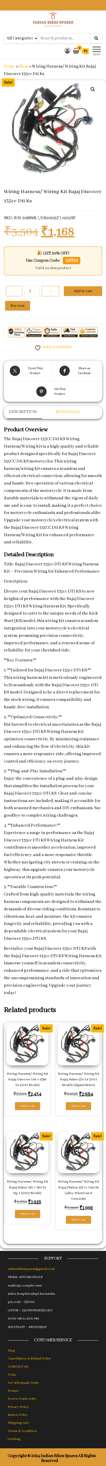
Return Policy (18, 1415)
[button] (93, 89)
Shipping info (18, 1423)
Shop (24, 66)
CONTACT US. (18, 1367)
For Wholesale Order (23, 1383)
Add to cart (83, 291)
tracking (14, 1439)
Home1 (13, 1391)
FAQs (12, 1375)
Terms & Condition (22, 1431)
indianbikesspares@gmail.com (31, 1269)
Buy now (18, 305)
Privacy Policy (18, 1407)
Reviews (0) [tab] (67, 412)
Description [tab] (23, 412)
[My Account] (67, 51)
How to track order (22, 1399)
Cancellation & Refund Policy (29, 1358)
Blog (11, 1350)
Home (9, 66)
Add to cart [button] (27, 1106)
